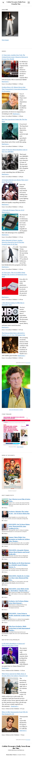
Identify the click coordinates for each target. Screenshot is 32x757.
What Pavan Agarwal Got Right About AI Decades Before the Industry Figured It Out (15, 675)
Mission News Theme (11, 754)
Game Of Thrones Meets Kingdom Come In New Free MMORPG (14, 151)
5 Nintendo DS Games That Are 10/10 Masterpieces (13, 211)
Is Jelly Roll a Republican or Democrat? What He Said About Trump (13, 644)
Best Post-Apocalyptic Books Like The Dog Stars (14, 120)
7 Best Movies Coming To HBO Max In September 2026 (13, 304)
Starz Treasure (20, 446)
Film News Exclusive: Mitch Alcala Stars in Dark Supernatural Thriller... (19, 628)
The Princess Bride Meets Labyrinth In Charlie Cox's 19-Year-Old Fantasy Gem (13, 334)
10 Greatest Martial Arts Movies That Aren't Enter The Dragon (15, 181)
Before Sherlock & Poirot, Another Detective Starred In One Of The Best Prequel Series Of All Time (13, 242)
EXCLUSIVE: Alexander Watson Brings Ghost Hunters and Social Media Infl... (19, 552)
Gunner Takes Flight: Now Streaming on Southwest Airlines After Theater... (19, 539)
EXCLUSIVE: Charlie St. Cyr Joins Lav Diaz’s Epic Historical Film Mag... (19, 578)
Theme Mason (28, 362)
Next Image (5, 40)
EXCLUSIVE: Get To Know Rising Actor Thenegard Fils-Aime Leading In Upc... (19, 526)
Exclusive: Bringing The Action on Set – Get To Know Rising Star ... (19, 513)
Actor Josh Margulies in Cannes (16, 409)
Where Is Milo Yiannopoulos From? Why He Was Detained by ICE (15, 713)
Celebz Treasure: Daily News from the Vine (16, 747)
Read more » (5, 81)
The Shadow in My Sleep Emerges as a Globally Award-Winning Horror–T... (19, 565)
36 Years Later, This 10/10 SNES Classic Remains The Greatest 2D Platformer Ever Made (14, 274)
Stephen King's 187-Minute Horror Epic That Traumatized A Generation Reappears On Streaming (14, 89)
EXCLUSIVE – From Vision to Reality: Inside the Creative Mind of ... (19, 615)
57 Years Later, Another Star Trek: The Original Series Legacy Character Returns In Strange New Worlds (15, 57)
